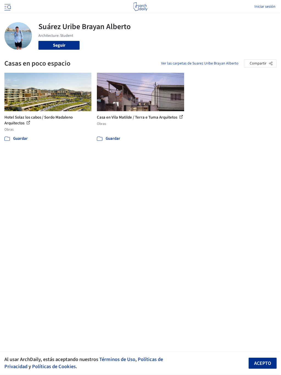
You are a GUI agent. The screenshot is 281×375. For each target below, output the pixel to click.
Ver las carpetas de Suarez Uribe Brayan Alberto (199, 63)
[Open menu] (7, 6)
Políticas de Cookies (54, 366)
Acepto (262, 363)
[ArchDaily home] (140, 6)
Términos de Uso (117, 359)
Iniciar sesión (265, 7)
